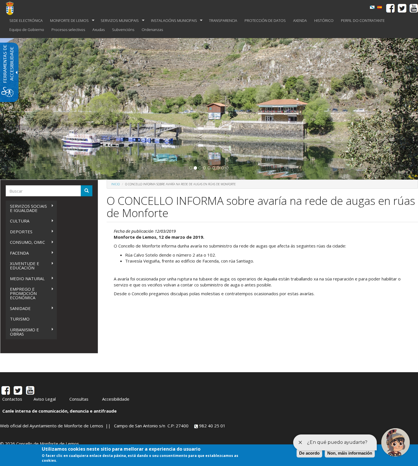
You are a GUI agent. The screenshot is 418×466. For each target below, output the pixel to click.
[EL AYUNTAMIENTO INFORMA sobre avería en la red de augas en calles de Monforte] (379, 7)
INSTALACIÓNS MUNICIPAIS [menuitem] (172, 20)
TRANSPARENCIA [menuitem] (223, 20)
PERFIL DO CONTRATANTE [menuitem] (363, 20)
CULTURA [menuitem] (17, 221)
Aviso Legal (45, 399)
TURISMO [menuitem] (20, 319)
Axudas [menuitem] (98, 29)
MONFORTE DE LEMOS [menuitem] (67, 20)
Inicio (115, 184)
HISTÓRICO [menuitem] (324, 20)
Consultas (78, 399)
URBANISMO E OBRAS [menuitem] (22, 332)
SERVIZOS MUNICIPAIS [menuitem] (118, 20)
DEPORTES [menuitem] (19, 232)
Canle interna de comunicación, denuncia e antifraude (59, 411)
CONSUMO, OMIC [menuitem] (25, 242)
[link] (372, 7)
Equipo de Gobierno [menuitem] (26, 29)
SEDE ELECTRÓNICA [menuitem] (26, 20)
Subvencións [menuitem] (123, 29)
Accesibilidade (115, 399)
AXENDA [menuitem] (300, 20)
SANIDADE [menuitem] (18, 308)
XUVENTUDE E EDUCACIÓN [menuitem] (22, 266)
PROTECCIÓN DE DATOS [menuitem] (265, 20)
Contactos (12, 399)
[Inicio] (12, 8)
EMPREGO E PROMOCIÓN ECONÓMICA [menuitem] (21, 293)
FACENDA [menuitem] (17, 253)
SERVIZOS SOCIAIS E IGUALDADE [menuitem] (26, 208)
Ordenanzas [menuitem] (152, 29)
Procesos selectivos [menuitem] (68, 29)
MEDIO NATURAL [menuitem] (25, 279)
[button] (190, 168)
